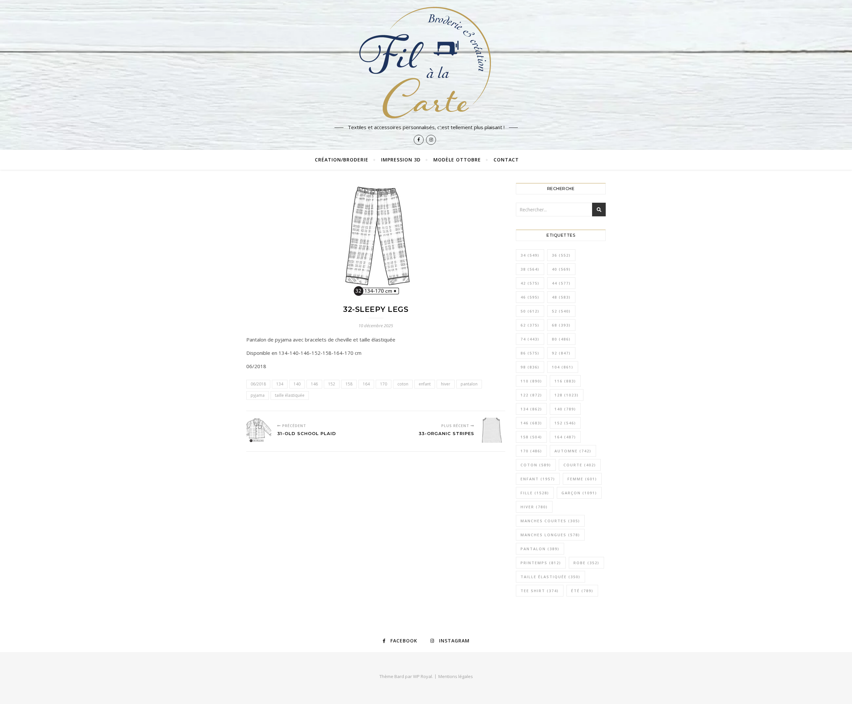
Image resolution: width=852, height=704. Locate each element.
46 (530, 297)
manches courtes (550, 520)
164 (366, 384)
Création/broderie (341, 159)
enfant (425, 384)
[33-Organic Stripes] (492, 430)
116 (565, 380)
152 (331, 384)
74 (530, 339)
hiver (445, 384)
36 (561, 255)
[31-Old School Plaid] (258, 430)
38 (530, 269)
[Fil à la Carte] (426, 62)
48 (561, 297)
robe (586, 562)
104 (562, 366)
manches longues (550, 534)
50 (530, 311)
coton (402, 384)
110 (531, 380)
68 (561, 325)
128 (566, 394)
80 (561, 339)
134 (279, 384)
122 (531, 394)
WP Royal (422, 676)
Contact (506, 159)
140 (297, 384)
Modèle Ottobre (457, 159)
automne (572, 450)
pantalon (469, 384)
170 (383, 384)
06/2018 (258, 384)
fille (535, 492)
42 (530, 283)
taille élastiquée (290, 395)
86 (530, 353)
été (582, 590)
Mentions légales (455, 676)
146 (314, 384)
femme (582, 478)
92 (561, 353)
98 (530, 366)
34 (530, 255)
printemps (541, 562)
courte (579, 464)
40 (561, 269)
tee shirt (540, 590)
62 (530, 325)
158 (348, 384)
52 (561, 311)
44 (561, 283)
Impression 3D (401, 159)
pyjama (258, 395)
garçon (579, 492)
